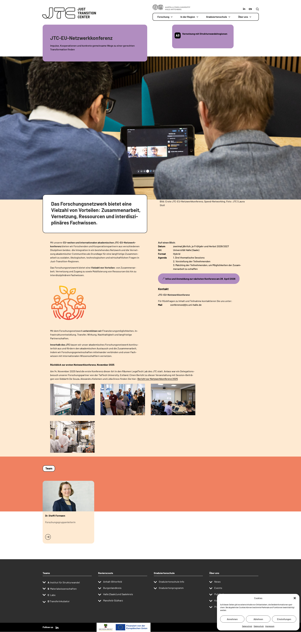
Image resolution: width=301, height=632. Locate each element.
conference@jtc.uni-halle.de (186, 304)
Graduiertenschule (216, 17)
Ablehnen (258, 619)
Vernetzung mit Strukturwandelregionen (204, 33)
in (243, 9)
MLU (238, 9)
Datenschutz (247, 626)
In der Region (187, 17)
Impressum (269, 626)
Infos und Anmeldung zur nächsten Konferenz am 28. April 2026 (200, 278)
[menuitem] (250, 10)
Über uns (243, 17)
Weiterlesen (52, 536)
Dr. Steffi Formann (55, 515)
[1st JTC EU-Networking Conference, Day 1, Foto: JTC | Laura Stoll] (122, 415)
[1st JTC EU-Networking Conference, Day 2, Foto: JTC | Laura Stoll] (173, 415)
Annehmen (232, 619)
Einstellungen (284, 619)
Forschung (163, 17)
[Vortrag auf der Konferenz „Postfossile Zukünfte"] (68, 326)
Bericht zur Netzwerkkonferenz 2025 (157, 378)
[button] (294, 598)
